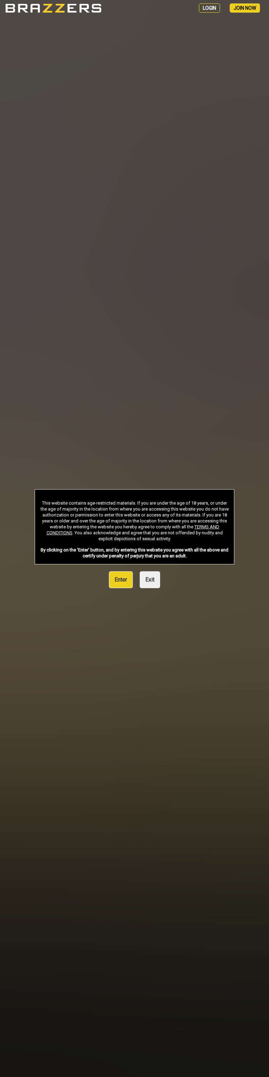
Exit (149, 579)
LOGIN (209, 8)
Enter (121, 579)
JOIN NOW (245, 8)
